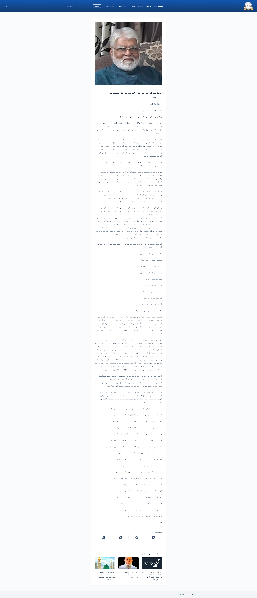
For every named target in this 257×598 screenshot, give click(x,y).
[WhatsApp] (153, 537)
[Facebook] (136, 537)
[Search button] (6, 6)
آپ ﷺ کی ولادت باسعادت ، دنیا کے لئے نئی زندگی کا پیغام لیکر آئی (152, 574)
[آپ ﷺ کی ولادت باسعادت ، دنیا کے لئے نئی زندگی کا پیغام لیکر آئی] (152, 563)
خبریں (133, 6)
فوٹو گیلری (121, 6)
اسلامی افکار (109, 6)
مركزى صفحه (158, 6)
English (97, 6)
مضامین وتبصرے (144, 6)
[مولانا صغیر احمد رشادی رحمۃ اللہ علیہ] (128, 563)
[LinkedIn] (103, 537)
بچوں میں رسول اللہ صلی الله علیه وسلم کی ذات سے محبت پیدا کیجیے (105, 574)
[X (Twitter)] (120, 537)
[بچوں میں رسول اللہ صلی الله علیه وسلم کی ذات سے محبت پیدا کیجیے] (105, 563)
